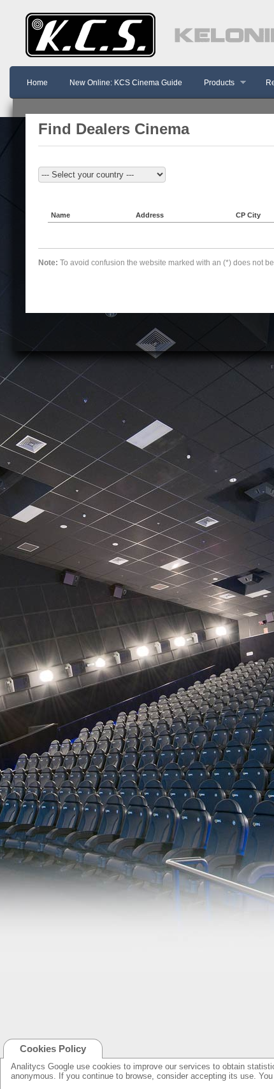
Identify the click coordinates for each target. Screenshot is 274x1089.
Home (37, 82)
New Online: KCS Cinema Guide (125, 82)
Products (215, 83)
